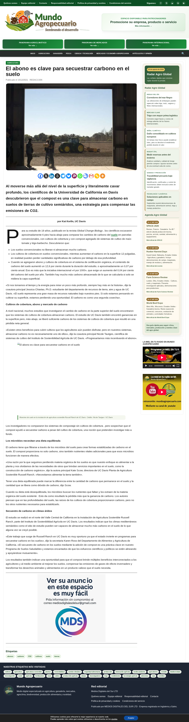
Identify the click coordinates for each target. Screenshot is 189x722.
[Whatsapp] (80, 176)
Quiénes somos (10, 3)
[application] (162, 357)
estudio (164, 672)
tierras (56, 656)
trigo (106, 676)
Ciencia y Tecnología (84, 53)
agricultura (18, 672)
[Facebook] (40, 176)
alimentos (144, 676)
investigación (10, 676)
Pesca (68, 53)
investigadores (95, 676)
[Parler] (74, 176)
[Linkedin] (51, 176)
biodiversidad (175, 672)
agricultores (153, 672)
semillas (162, 676)
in (178, 3)
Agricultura (44, 53)
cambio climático (74, 672)
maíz (49, 676)
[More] (102, 176)
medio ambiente (139, 672)
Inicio (32, 53)
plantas (48, 672)
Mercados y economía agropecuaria (112, 53)
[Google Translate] (85, 176)
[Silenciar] (174, 365)
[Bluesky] (68, 176)
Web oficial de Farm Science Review (159, 292)
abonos (10, 656)
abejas (83, 676)
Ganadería (58, 53)
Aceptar (131, 718)
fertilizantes (39, 676)
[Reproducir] (146, 365)
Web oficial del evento (154, 266)
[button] (33, 44)
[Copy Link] (97, 176)
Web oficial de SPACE (154, 240)
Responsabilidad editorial (62, 3)
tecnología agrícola (130, 676)
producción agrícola (70, 676)
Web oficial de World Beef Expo (157, 317)
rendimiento (115, 676)
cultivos (38, 656)
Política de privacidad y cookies (92, 3)
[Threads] (57, 176)
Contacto (43, 3)
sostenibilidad (59, 672)
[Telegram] (63, 176)
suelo (114, 234)
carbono (20, 656)
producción (108, 672)
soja (153, 676)
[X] (46, 176)
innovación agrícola (123, 672)
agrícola (29, 676)
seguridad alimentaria (92, 672)
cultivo (57, 676)
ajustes (114, 719)
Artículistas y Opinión (142, 53)
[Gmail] (91, 176)
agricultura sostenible (34, 672)
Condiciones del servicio (120, 3)
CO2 (29, 656)
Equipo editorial (28, 3)
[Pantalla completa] (178, 365)
